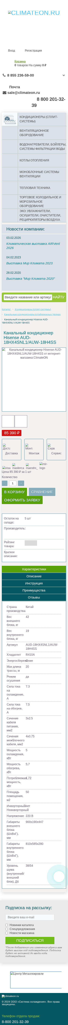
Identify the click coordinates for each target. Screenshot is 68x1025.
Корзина (20, 61)
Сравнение (42, 492)
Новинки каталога (22, 925)
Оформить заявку (22, 500)
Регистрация (33, 50)
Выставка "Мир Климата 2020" (30, 278)
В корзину (14, 492)
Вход (11, 50)
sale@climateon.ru (23, 93)
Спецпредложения (22, 929)
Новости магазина (22, 933)
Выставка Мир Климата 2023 (29, 263)
